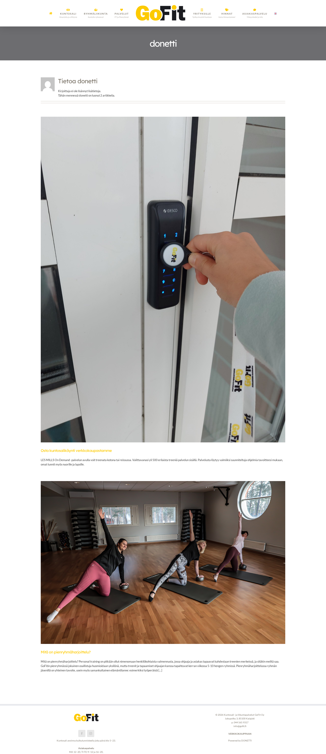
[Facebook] (81, 733)
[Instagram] (90, 733)
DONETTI (246, 740)
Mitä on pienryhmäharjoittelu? (65, 652)
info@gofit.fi (239, 726)
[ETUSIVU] (59, 13)
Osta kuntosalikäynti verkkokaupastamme (76, 450)
